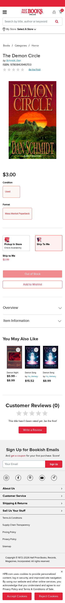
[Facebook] (18, 478)
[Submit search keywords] (57, 21)
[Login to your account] (53, 12)
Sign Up (54, 464)
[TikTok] (54, 478)
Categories (21, 45)
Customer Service (14, 496)
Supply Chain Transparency (16, 525)
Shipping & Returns (15, 503)
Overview (10, 308)
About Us (9, 488)
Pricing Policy (9, 532)
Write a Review (32, 430)
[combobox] (32, 21)
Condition (7, 182)
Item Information (16, 321)
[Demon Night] (14, 357)
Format (6, 204)
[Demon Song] (32, 357)
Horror (35, 45)
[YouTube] (42, 478)
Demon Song (30, 372)
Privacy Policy (9, 539)
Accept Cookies (17, 596)
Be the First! (35, 69)
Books (6, 45)
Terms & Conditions (12, 517)
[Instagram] (6, 478)
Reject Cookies (48, 596)
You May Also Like (20, 339)
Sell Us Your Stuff (14, 511)
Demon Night (12, 372)
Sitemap (7, 546)
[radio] (16, 243)
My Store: (11, 29)
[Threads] (30, 478)
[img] (13, 70)
